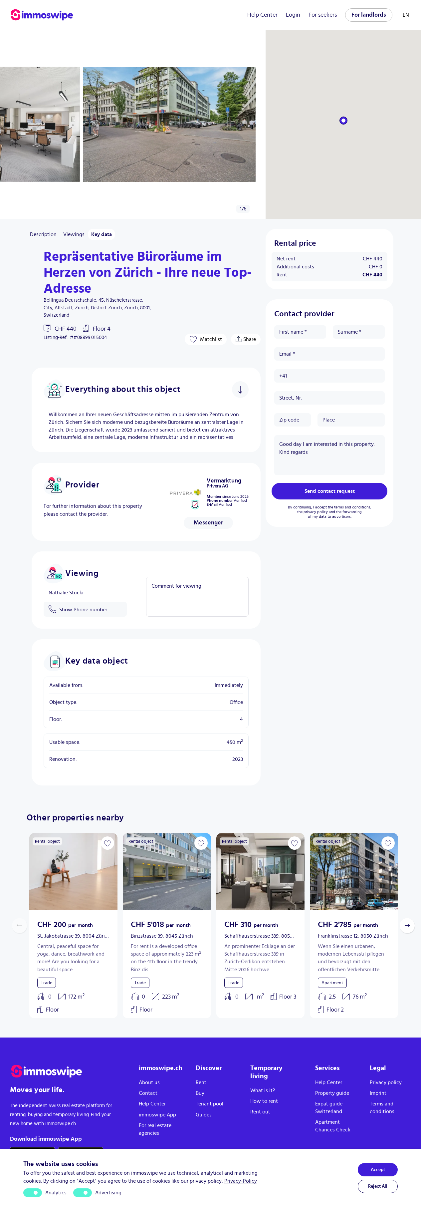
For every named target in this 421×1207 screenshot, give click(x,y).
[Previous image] (39, 871)
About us (149, 1082)
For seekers (323, 15)
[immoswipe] (67, 1071)
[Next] (9, 125)
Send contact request (330, 491)
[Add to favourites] (107, 843)
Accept (378, 1169)
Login (293, 15)
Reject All (377, 1186)
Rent (201, 1082)
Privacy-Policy (240, 1181)
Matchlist (211, 339)
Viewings (74, 234)
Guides (204, 1114)
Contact (148, 1093)
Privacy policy (386, 1082)
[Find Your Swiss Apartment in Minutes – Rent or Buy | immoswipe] (42, 15)
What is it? (262, 1090)
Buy (200, 1093)
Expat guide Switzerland (328, 1107)
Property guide (332, 1093)
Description (43, 234)
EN (406, 15)
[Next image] (108, 871)
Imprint (378, 1093)
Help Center (262, 15)
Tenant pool (209, 1103)
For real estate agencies (155, 1129)
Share (249, 338)
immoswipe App (157, 1114)
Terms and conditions (382, 1107)
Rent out (260, 1111)
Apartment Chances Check (332, 1125)
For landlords (368, 15)
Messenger (208, 523)
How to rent (264, 1101)
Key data (101, 234)
